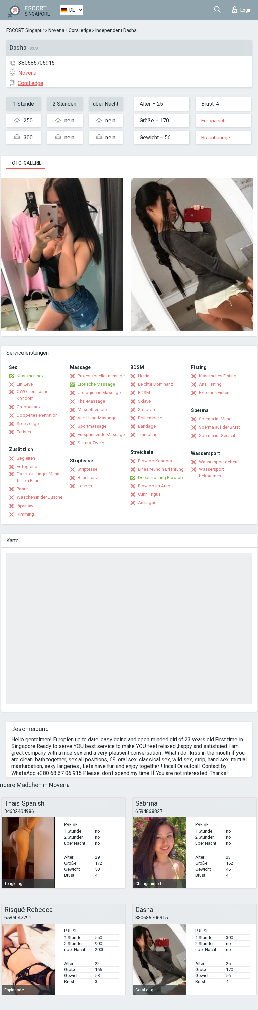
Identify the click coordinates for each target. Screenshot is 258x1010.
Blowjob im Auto (154, 485)
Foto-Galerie (26, 163)
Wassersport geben (218, 461)
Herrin (143, 375)
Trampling (148, 434)
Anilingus (147, 502)
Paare (22, 488)
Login (246, 10)
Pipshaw (25, 505)
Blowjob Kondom (155, 460)
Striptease (87, 469)
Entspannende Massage (101, 434)
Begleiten (26, 458)
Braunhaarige (215, 138)
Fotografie (27, 466)
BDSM (144, 392)
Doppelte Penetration (37, 415)
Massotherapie (92, 409)
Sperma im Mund (215, 418)
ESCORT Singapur (25, 30)
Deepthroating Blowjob (160, 477)
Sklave (144, 401)
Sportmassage (92, 426)
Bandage (147, 426)
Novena (56, 30)
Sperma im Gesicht (217, 435)
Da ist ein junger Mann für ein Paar (38, 477)
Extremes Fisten (214, 392)
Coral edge (80, 30)
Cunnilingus (149, 494)
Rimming (25, 514)
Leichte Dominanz (155, 384)
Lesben (85, 485)
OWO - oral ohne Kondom (32, 395)
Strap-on (146, 409)
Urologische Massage (99, 392)
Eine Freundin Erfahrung (161, 469)
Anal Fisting (210, 384)
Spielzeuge (28, 423)
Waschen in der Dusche (39, 497)
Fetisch (24, 431)
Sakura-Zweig (91, 442)
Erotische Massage (96, 384)
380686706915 (36, 63)
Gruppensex (28, 406)
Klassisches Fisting (217, 375)
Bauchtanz (88, 477)
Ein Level (25, 384)
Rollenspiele (150, 417)
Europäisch (213, 121)
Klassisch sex (30, 375)
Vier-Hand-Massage (97, 417)
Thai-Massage (91, 401)
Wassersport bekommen (211, 472)
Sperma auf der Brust (219, 427)
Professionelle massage (101, 375)
